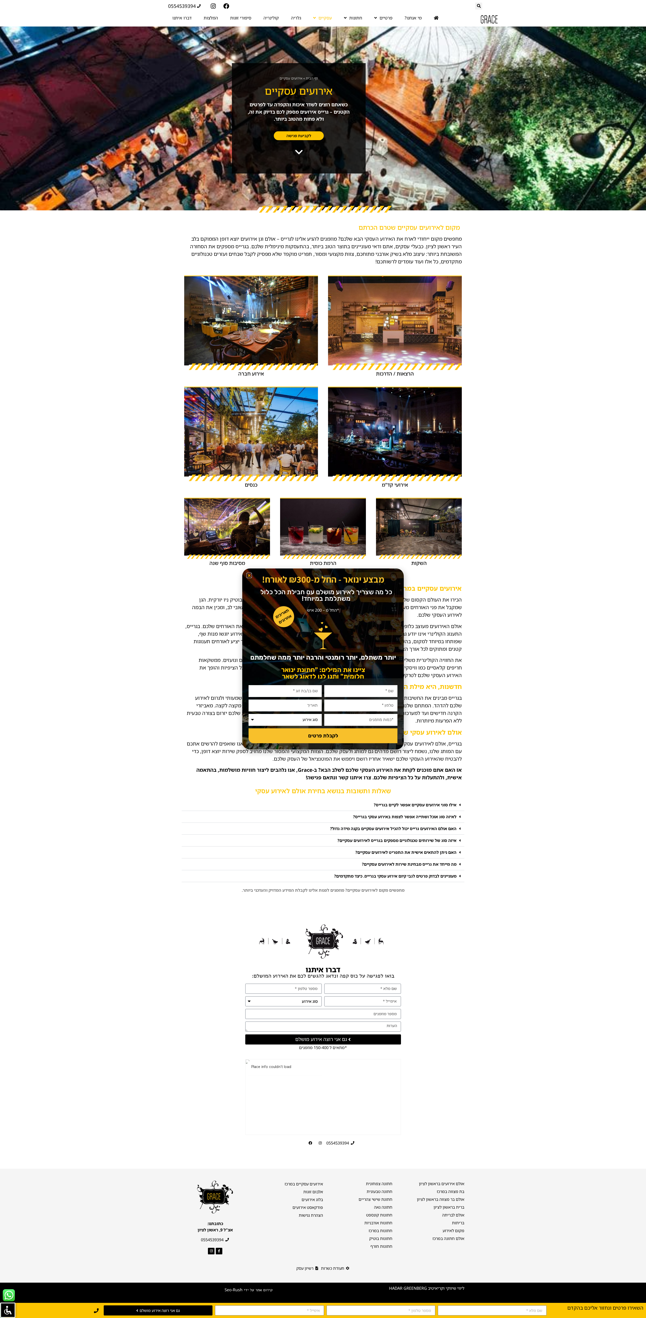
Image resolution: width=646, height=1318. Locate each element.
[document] (323, 659)
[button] (249, 575)
